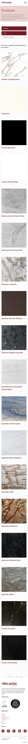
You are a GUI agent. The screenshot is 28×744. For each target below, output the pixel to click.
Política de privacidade (22, 738)
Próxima (20, 676)
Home (3, 714)
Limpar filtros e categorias (9, 37)
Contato (3, 723)
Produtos (4, 716)
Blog (3, 721)
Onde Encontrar (5, 718)
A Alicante (4, 719)
